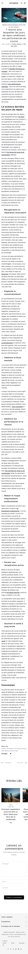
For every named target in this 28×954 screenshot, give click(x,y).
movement (10, 748)
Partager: (4, 753)
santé (3, 641)
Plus (11, 822)
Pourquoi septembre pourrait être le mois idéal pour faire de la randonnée (11, 814)
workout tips (13, 751)
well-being (5, 751)
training (23, 748)
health (3, 748)
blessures (4, 274)
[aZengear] (14, 3)
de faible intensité (13, 592)
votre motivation (17, 407)
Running (17, 748)
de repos (21, 117)
